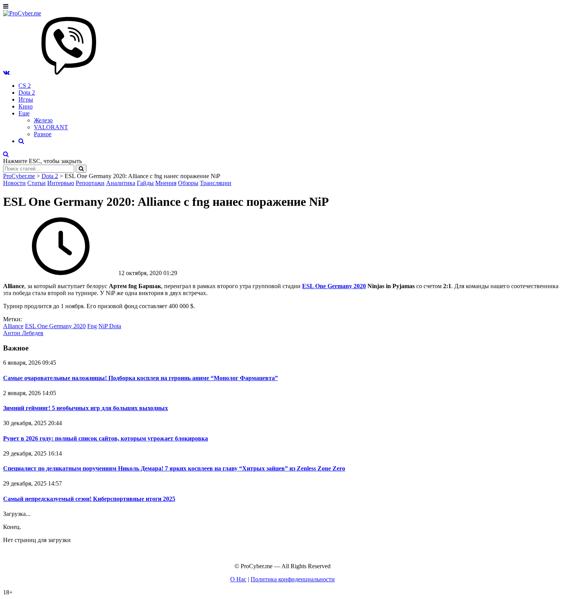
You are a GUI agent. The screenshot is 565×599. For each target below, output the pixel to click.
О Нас (238, 579)
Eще (24, 113)
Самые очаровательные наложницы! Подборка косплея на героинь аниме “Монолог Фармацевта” (140, 378)
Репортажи (90, 183)
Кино (25, 106)
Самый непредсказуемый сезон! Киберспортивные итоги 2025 (89, 499)
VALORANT (51, 127)
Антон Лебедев (23, 333)
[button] (6, 72)
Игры (25, 99)
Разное (43, 134)
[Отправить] (81, 169)
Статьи (36, 183)
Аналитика (120, 183)
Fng (92, 326)
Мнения (165, 183)
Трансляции (215, 183)
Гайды (145, 183)
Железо (43, 120)
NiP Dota (109, 326)
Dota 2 (26, 92)
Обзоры (188, 183)
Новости (14, 183)
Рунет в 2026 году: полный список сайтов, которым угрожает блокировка (105, 438)
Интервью (60, 183)
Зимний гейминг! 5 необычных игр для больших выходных (85, 408)
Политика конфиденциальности (293, 579)
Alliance (13, 326)
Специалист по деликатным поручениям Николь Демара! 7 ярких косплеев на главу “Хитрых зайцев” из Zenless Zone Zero (174, 468)
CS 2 (24, 85)
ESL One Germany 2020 (55, 326)
